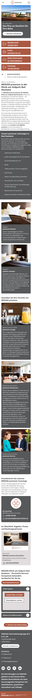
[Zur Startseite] (16, 3)
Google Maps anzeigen (14, 595)
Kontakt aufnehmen (10, 646)
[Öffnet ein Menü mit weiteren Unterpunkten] (29, 2)
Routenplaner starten (14, 600)
